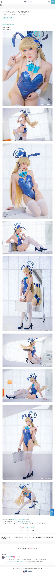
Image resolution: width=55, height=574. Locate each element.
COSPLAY (5, 17)
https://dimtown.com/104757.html (23, 521)
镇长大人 (6, 14)
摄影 (11, 17)
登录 (53, 1)
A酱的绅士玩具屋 (9, 556)
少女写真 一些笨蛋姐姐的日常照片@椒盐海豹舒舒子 (41, 537)
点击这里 (31, 548)
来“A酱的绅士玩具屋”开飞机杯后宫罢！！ (14, 561)
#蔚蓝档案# (11, 24)
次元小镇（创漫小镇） (14, 519)
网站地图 (31, 568)
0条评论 (24, 14)
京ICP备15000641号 (37, 568)
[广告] (27, 8)
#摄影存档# (5, 24)
